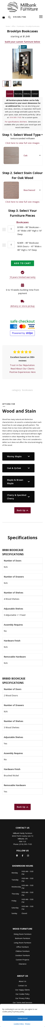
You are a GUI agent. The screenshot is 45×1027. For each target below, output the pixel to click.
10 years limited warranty (23, 277)
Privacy (27, 1024)
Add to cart (22, 263)
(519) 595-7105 (25, 844)
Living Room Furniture (22, 942)
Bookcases (21, 26)
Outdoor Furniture (22, 955)
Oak (26, 155)
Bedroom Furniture (22, 938)
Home (8, 26)
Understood (22, 1018)
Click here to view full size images (22, 143)
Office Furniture (22, 947)
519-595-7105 (19, 17)
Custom (10, 94)
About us (22, 981)
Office (13, 26)
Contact (35, 94)
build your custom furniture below (22, 41)
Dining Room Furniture (22, 934)
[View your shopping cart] (3, 16)
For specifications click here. (16, 121)
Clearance (22, 964)
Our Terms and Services (22, 1002)
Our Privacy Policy (22, 998)
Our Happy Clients (22, 990)
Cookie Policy (19, 1024)
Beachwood (29, 190)
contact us (22, 985)
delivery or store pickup (22, 306)
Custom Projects (22, 959)
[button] (10, 16)
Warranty (18, 94)
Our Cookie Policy (22, 994)
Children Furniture (23, 951)
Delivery (27, 94)
